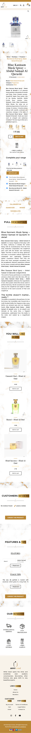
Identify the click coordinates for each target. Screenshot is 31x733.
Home (8, 57)
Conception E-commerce (19, 726)
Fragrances (15, 82)
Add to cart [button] (15, 388)
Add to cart (19, 136)
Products (22, 57)
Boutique (14, 57)
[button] (29, 5)
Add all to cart (13, 173)
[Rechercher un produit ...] (20, 5)
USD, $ (15, 5)
